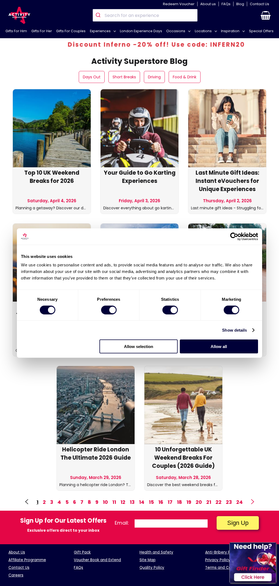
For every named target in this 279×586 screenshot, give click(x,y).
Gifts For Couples (71, 31)
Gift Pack (82, 552)
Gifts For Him (16, 31)
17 (170, 502)
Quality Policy (152, 567)
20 (199, 502)
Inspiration (230, 31)
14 (141, 502)
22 (219, 502)
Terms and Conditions (225, 567)
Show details (234, 330)
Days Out (92, 77)
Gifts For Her (41, 31)
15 (151, 502)
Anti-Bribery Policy (222, 552)
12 (122, 502)
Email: (122, 522)
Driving (154, 77)
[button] (266, 15)
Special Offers (261, 31)
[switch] (109, 309)
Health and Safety (156, 552)
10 (105, 502)
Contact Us (259, 4)
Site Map (148, 560)
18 (179, 502)
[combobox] (145, 15)
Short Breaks (124, 77)
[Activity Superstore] (19, 15)
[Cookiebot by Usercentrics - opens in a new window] (234, 236)
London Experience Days (141, 31)
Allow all (219, 346)
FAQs (226, 4)
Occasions (176, 31)
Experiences (100, 31)
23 (229, 502)
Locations (204, 31)
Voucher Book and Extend (97, 560)
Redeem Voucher (179, 4)
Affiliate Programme (27, 560)
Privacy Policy (217, 560)
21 (208, 502)
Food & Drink (184, 77)
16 (160, 502)
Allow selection (138, 346)
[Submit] (99, 15)
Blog (240, 4)
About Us (16, 552)
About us (208, 4)
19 (188, 502)
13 (132, 502)
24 (239, 502)
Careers (15, 575)
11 (114, 502)
